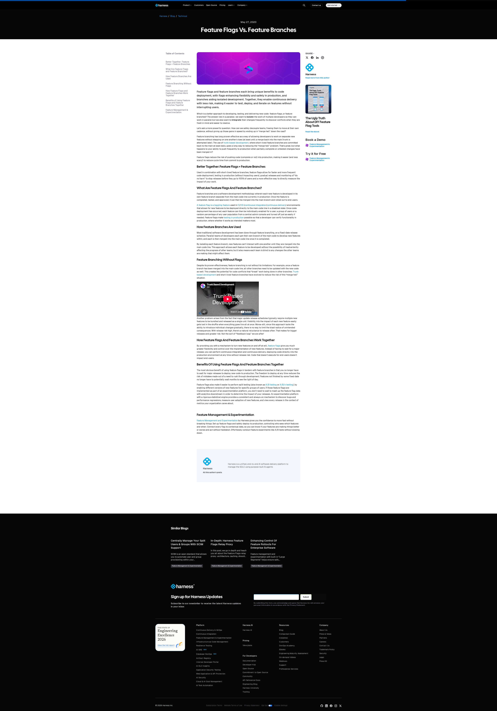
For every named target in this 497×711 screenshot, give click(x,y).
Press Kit (323, 661)
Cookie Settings (280, 705)
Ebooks (282, 649)
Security (323, 653)
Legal (321, 657)
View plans (247, 645)
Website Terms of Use (233, 705)
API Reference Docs (251, 680)
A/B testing (271, 384)
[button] (187, 5)
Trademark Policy (327, 649)
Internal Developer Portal (207, 662)
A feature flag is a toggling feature (213, 205)
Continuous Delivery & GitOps (209, 630)
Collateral (283, 638)
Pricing (222, 5)
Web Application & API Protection (210, 674)
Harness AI (247, 630)
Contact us (316, 5)
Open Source (211, 5)
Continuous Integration (206, 634)
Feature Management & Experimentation (213, 638)
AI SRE (199, 650)
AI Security (201, 678)
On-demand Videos (287, 657)
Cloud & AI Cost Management (209, 681)
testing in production (234, 217)
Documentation (249, 661)
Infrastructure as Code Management (212, 642)
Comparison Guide (287, 634)
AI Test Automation (204, 685)
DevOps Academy (287, 646)
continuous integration (255, 205)
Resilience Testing (204, 646)
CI (239, 205)
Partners (323, 638)
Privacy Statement (251, 705)
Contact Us (324, 646)
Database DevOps (204, 654)
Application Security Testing (208, 670)
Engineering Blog (250, 684)
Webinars (283, 661)
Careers (322, 642)
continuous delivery (276, 205)
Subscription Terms (214, 705)
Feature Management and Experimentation (217, 420)
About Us (323, 630)
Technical (182, 16)
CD (242, 205)
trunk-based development (236, 143)
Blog (281, 630)
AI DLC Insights (203, 666)
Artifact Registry (203, 658)
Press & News (325, 634)
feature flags (274, 345)
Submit (306, 597)
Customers (198, 5)
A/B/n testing (286, 384)
